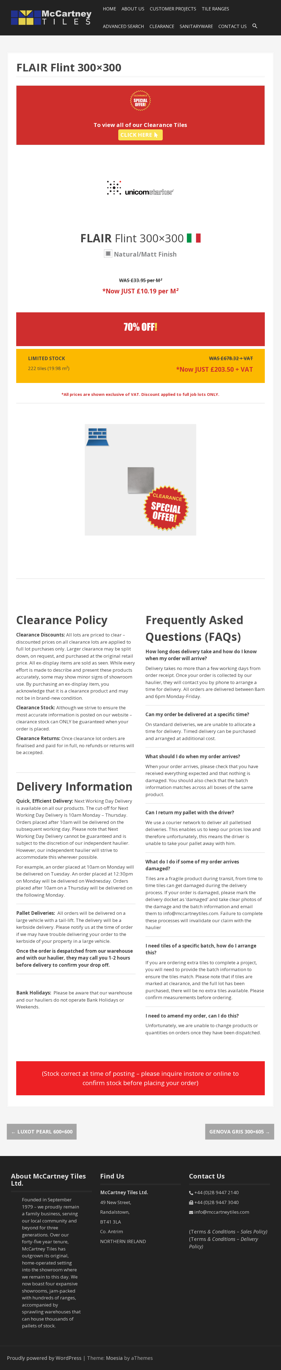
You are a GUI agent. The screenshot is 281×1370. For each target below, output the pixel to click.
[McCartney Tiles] (51, 17)
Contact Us (232, 26)
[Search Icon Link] (255, 26)
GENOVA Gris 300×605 (239, 1131)
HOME (109, 9)
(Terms (228, 1231)
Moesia (114, 1358)
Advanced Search (123, 26)
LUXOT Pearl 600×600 (41, 1131)
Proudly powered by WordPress (44, 1358)
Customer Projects (173, 9)
